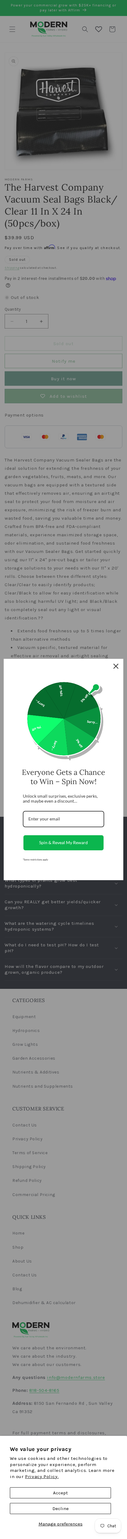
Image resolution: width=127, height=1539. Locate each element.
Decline (60, 1508)
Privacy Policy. (42, 1476)
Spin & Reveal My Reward (63, 842)
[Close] (116, 666)
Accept (60, 1493)
